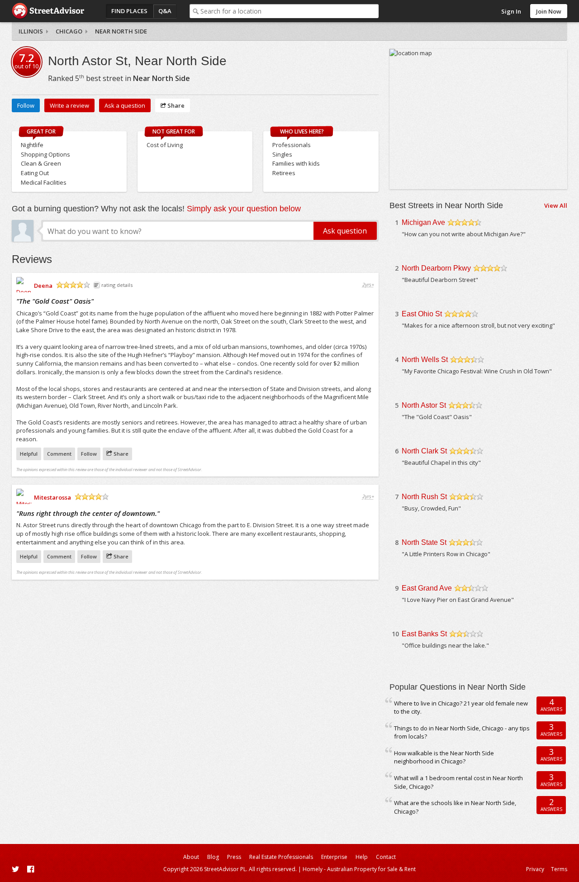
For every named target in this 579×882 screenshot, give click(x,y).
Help (362, 857)
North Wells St (425, 359)
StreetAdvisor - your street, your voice (48, 11)
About (191, 857)
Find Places (129, 11)
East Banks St (424, 634)
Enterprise (334, 857)
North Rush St (424, 497)
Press (234, 857)
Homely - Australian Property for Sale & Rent (359, 869)
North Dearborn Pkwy (436, 268)
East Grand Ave (427, 588)
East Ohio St (422, 314)
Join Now (548, 11)
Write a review (69, 105)
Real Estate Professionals (281, 857)
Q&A (164, 11)
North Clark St (424, 451)
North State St (424, 542)
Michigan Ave (423, 222)
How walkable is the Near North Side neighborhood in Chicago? (444, 757)
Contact (386, 857)
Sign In (511, 11)
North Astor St (424, 405)
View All (555, 205)
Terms (559, 869)
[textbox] (289, 11)
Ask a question (124, 105)
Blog (213, 857)
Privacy (535, 869)
